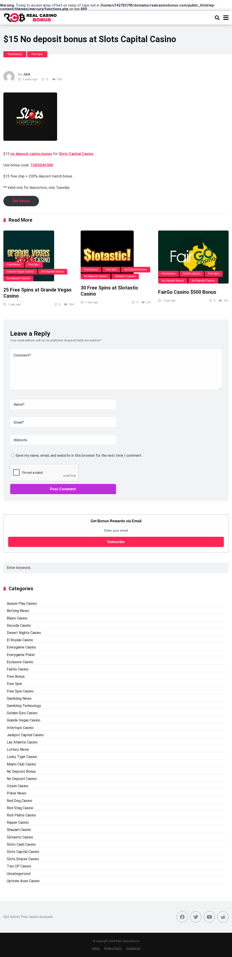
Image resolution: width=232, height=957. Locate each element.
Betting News (18, 611)
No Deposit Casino (18, 278)
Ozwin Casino (17, 786)
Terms (96, 948)
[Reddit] (223, 917)
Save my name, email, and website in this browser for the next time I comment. (79, 455)
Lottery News (18, 749)
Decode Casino (19, 625)
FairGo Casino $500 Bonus (187, 292)
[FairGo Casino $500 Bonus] (193, 257)
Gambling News (19, 698)
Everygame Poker (21, 655)
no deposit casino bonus (31, 154)
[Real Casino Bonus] (30, 17)
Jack (26, 74)
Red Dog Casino (19, 801)
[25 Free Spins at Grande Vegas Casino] (38, 256)
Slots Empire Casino (23, 859)
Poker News (16, 793)
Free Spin (37, 54)
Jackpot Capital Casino (25, 735)
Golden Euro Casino (22, 713)
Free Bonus (15, 54)
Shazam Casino (19, 830)
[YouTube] (209, 917)
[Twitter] (195, 917)
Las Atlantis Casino (22, 742)
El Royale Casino (20, 640)
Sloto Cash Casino (21, 844)
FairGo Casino (192, 273)
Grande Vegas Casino (20, 271)
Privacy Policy (113, 948)
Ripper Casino (18, 822)
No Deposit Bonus (52, 271)
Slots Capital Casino (76, 154)
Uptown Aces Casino (23, 881)
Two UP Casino (19, 866)
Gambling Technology (24, 706)
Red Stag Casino (20, 808)
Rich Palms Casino (21, 815)
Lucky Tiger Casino (22, 757)
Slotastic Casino (125, 276)
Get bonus (21, 201)
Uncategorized (18, 874)
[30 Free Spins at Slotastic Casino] (116, 255)
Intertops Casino (20, 728)
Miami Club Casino (21, 764)
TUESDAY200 (41, 165)
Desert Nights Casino (24, 633)
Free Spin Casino (20, 691)
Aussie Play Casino (22, 603)
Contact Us (133, 948)
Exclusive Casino (20, 662)
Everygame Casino (21, 647)
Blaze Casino (17, 618)
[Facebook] (182, 917)
